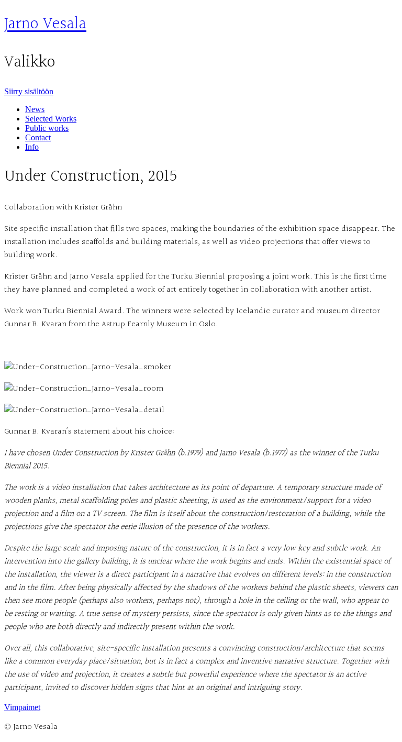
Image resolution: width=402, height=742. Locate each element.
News (34, 109)
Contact (38, 137)
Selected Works (50, 118)
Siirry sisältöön (28, 91)
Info (32, 146)
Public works (47, 128)
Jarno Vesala (45, 24)
